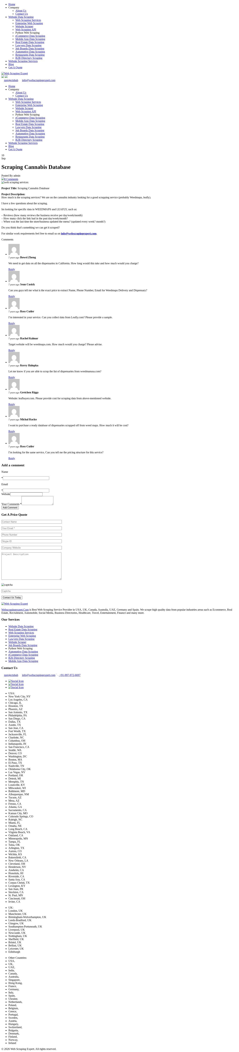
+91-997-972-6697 (69, 675)
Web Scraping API (25, 29)
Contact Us (21, 13)
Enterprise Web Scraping (29, 23)
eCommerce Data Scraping (30, 35)
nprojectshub (11, 80)
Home (11, 4)
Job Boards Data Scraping (29, 48)
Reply (11, 269)
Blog (11, 64)
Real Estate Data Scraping (29, 42)
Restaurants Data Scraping (30, 54)
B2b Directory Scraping (21, 657)
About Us (20, 10)
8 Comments (11, 179)
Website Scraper (24, 26)
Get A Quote (15, 67)
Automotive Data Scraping (30, 51)
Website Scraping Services (23, 61)
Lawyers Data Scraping (28, 45)
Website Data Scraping (21, 16)
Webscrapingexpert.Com (15, 609)
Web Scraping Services (28, 20)
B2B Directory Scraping (28, 57)
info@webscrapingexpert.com (38, 80)
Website (5, 494)
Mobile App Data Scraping (30, 39)
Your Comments (11, 504)
